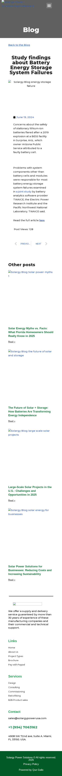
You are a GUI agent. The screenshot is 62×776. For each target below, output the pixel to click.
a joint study (23, 191)
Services (15, 676)
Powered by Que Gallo (31, 769)
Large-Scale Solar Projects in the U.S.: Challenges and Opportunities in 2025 (30, 491)
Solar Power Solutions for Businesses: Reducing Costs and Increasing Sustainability (30, 570)
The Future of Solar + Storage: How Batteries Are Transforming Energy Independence (29, 411)
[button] (49, 5)
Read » (11, 342)
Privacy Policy (31, 764)
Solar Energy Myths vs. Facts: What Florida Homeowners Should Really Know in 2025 (30, 332)
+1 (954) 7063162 (22, 727)
